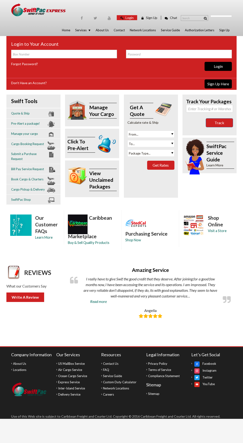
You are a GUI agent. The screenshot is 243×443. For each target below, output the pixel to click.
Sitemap (153, 394)
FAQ (106, 370)
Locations (19, 370)
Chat (173, 18)
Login (129, 18)
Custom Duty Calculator (119, 382)
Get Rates (161, 165)
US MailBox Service (71, 363)
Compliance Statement (164, 376)
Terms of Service (159, 370)
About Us (102, 30)
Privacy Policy (157, 363)
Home (66, 30)
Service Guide (170, 30)
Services (81, 30)
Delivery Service (69, 394)
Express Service (69, 382)
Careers (108, 394)
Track (219, 122)
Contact (119, 30)
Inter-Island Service (71, 388)
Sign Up (151, 18)
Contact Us (110, 363)
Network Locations (143, 30)
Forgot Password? (24, 64)
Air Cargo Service (70, 370)
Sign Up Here (218, 84)
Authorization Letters (199, 30)
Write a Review (25, 297)
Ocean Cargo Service (72, 376)
